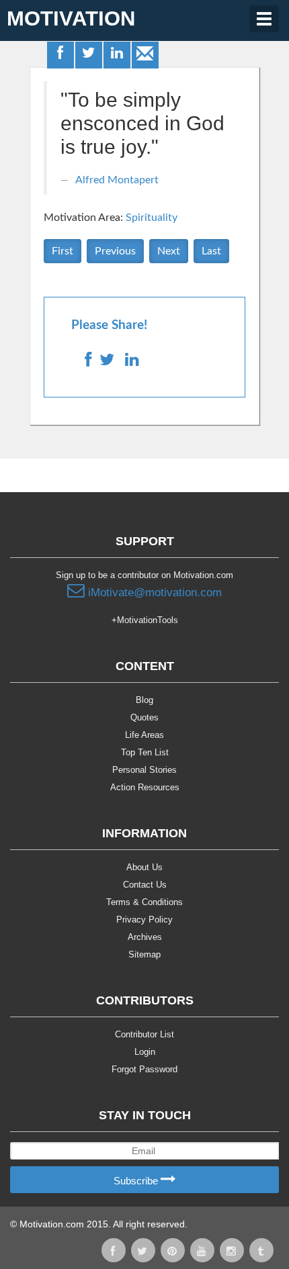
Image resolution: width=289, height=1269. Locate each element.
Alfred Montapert (117, 180)
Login (144, 1052)
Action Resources (144, 787)
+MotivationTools (145, 620)
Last (211, 251)
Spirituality (151, 217)
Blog (144, 700)
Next (168, 251)
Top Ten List (145, 752)
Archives (145, 937)
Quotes (144, 717)
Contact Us (145, 885)
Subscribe (137, 1180)
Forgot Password (144, 1069)
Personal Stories (144, 770)
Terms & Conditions (144, 902)
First (62, 251)
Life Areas (144, 735)
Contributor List (144, 1034)
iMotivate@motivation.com (153, 592)
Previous (115, 251)
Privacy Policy (144, 919)
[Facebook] (61, 54)
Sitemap (144, 954)
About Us (144, 867)
